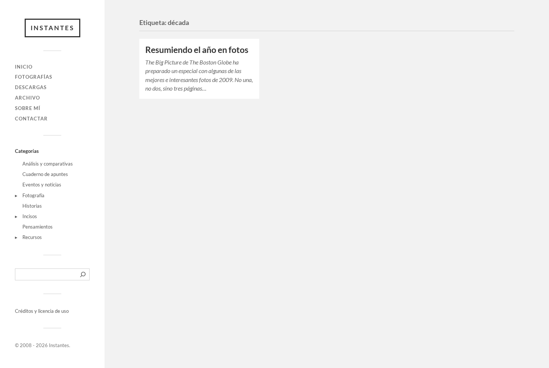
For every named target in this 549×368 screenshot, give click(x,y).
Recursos (32, 237)
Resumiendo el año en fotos (196, 50)
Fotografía (33, 195)
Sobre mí (27, 108)
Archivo (27, 98)
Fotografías (33, 77)
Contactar (31, 119)
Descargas (31, 87)
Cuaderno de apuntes (45, 174)
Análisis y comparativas (47, 164)
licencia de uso (53, 311)
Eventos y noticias (41, 185)
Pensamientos (37, 227)
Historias (32, 206)
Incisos (29, 216)
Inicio (23, 67)
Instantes (52, 28)
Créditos (24, 311)
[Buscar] (83, 274)
